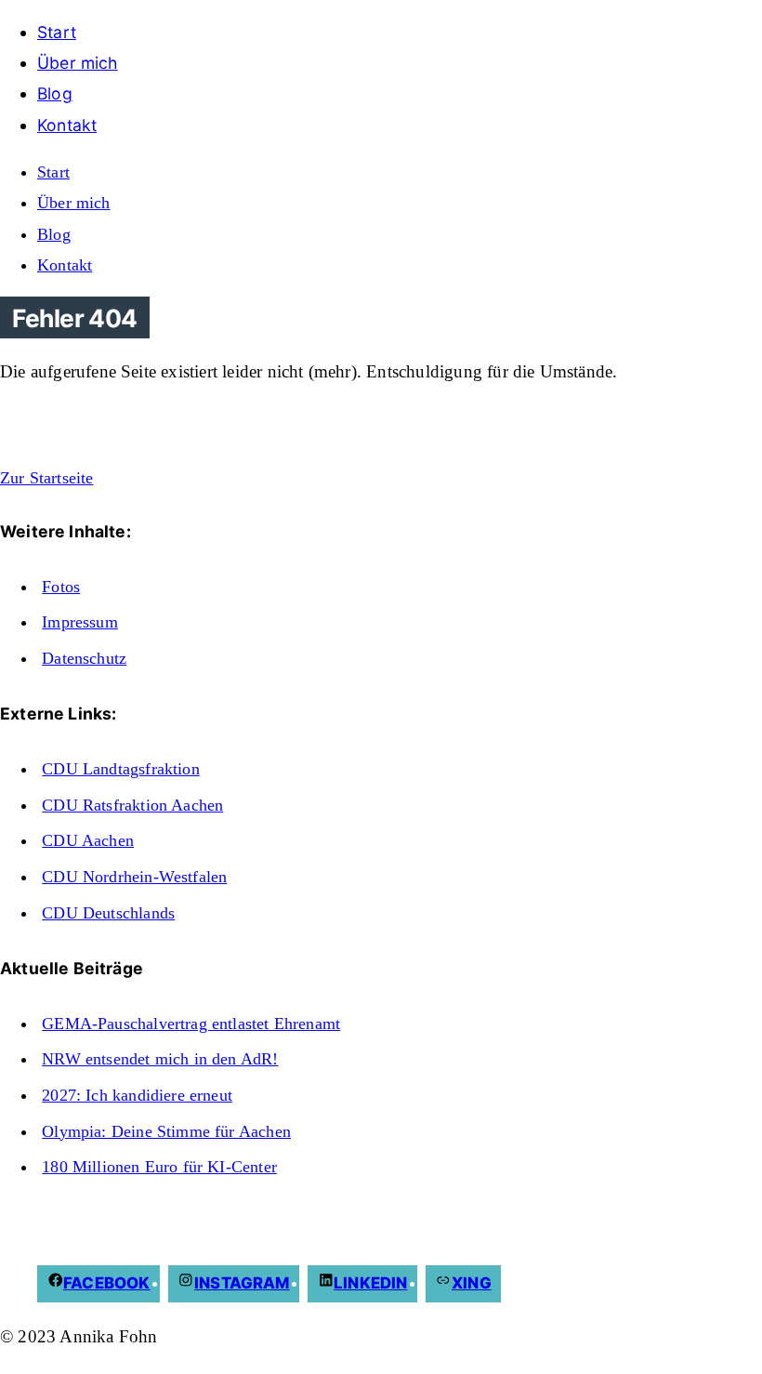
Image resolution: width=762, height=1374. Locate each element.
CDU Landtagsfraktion (121, 769)
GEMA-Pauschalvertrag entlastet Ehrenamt (191, 1023)
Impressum (80, 622)
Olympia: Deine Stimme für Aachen (166, 1131)
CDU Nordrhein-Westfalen (134, 876)
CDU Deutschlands (108, 913)
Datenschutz (84, 658)
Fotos (61, 586)
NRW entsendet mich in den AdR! (160, 1059)
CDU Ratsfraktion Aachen (132, 805)
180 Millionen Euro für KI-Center (159, 1166)
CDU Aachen (88, 840)
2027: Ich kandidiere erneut (137, 1095)
